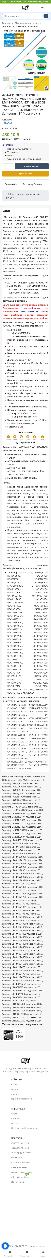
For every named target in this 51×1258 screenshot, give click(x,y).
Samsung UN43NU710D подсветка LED (21, 1014)
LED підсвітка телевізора (27, 23)
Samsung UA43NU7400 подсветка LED (21, 827)
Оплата (14, 1089)
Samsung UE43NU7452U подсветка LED (22, 954)
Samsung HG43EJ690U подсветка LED (21, 793)
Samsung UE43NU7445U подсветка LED (22, 944)
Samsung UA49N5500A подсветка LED (21, 837)
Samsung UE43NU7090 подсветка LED (21, 870)
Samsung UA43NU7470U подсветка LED (22, 830)
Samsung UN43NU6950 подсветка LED (21, 1007)
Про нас (15, 1123)
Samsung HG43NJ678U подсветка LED (21, 800)
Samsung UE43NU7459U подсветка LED (22, 960)
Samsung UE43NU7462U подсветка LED (22, 964)
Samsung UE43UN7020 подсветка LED (21, 1000)
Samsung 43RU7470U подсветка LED (26, 780)
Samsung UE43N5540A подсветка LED (21, 850)
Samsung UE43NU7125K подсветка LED (22, 897)
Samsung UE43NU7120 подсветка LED (21, 890)
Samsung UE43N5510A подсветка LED (21, 847)
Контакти (15, 1118)
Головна (6, 23)
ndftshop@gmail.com (21, 1153)
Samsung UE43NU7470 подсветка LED (21, 967)
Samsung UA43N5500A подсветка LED (21, 813)
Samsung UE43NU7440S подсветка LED (22, 934)
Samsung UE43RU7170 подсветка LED (21, 987)
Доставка (15, 1094)
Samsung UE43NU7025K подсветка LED (22, 867)
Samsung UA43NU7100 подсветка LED (21, 823)
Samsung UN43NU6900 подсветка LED (21, 1004)
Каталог (15, 1084)
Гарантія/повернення (21, 1099)
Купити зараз (25, 173)
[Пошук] (45, 16)
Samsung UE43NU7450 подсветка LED (21, 950)
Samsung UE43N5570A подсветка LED (21, 853)
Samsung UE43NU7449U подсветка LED (22, 947)
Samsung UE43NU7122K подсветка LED (22, 893)
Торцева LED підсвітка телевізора (20, 26)
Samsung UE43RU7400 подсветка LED (21, 994)
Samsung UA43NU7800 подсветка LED (21, 833)
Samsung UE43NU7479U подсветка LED (22, 980)
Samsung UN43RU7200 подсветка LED (21, 1021)
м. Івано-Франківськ (20, 1162)
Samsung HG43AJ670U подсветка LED (21, 783)
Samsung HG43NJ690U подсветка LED (21, 803)
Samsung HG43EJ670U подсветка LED (21, 790)
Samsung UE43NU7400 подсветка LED (21, 920)
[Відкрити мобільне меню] (3, 7)
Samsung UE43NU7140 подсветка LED (21, 900)
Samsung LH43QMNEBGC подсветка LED (22, 810)
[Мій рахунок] (47, 7)
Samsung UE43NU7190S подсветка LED (22, 907)
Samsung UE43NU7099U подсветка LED (22, 880)
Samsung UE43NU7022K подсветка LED (22, 863)
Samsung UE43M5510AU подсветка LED (22, 840)
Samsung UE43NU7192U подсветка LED (22, 910)
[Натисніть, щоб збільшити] (7, 70)
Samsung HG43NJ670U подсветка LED (21, 797)
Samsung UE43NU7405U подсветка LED (22, 927)
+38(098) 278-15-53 (20, 1148)
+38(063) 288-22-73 (20, 1143)
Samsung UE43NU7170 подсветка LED (21, 904)
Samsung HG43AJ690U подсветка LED (21, 787)
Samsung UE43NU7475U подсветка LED (22, 977)
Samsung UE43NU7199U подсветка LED (22, 917)
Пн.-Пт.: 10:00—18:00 (21, 1172)
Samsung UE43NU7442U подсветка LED (22, 940)
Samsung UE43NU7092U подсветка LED (22, 873)
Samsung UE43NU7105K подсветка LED (22, 887)
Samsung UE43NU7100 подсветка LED (21, 883)
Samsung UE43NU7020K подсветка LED (22, 860)
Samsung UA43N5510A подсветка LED (21, 817)
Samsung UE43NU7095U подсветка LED (22, 877)
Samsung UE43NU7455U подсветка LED (22, 957)
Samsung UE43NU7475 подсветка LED (21, 974)
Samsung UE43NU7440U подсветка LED (22, 937)
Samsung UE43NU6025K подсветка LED (22, 857)
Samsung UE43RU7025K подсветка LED (22, 984)
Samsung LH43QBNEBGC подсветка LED (22, 807)
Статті (14, 1114)
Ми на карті (17, 1157)
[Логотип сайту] (25, 7)
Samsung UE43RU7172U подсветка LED (22, 990)
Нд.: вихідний (18, 1182)
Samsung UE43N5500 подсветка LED (20, 843)
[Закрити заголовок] (47, 1)
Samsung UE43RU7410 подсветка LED (21, 997)
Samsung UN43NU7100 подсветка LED (21, 1010)
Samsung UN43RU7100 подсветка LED (21, 1017)
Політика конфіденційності (24, 1128)
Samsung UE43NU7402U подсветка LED (22, 924)
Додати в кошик (32, 166)
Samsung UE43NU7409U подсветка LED (22, 930)
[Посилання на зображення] (25, 1061)
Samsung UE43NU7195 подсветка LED (21, 914)
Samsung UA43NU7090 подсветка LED (21, 820)
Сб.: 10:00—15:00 (19, 1176)
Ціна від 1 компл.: (11, 139)
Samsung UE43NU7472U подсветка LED (22, 970)
